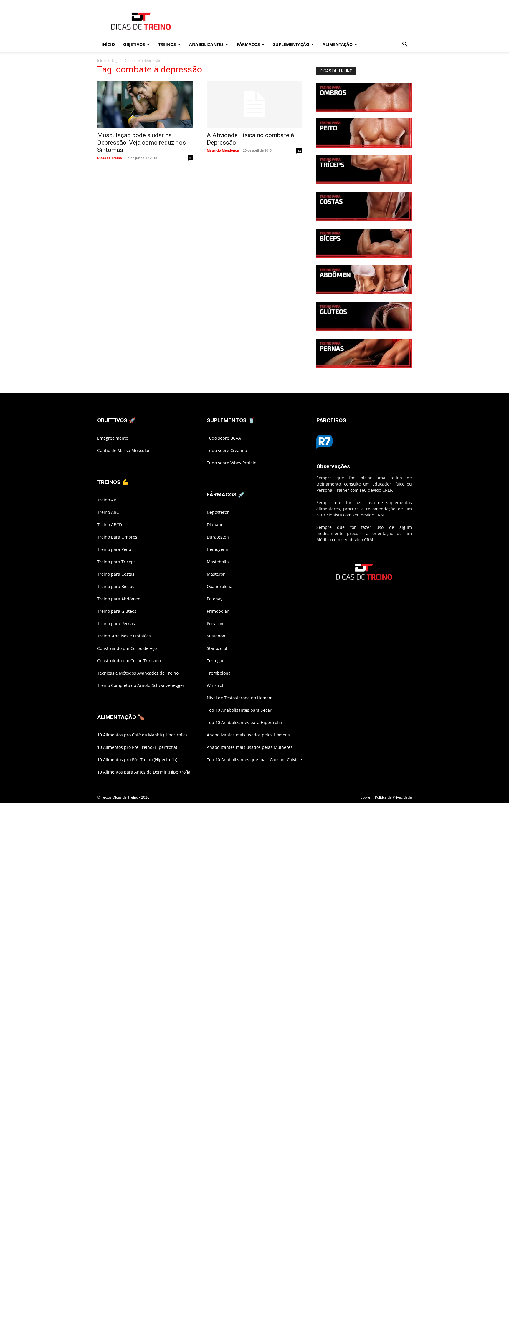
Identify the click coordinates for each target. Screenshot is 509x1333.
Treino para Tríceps (116, 561)
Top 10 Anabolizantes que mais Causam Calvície (254, 759)
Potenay (214, 599)
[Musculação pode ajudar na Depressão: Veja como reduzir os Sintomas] (145, 104)
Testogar (215, 660)
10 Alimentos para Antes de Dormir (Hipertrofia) (144, 772)
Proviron (215, 623)
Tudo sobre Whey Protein (232, 463)
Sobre (365, 797)
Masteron (216, 574)
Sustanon (216, 636)
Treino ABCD (109, 524)
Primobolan (218, 611)
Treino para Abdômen (119, 599)
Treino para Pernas (116, 623)
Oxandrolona (219, 586)
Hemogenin (218, 549)
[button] (405, 45)
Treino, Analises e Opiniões (124, 636)
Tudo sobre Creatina (227, 450)
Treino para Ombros (117, 537)
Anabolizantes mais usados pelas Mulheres (249, 747)
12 (299, 150)
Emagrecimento (112, 438)
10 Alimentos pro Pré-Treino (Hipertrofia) (137, 747)
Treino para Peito (114, 549)
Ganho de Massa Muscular (123, 450)
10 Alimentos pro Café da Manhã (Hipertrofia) (142, 735)
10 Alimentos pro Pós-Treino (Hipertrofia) (137, 759)
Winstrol (215, 685)
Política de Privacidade (393, 797)
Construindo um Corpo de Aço (127, 648)
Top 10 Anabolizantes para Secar (239, 710)
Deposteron (218, 512)
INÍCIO (108, 44)
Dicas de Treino (109, 157)
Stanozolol (217, 648)
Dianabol (215, 524)
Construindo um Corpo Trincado (129, 660)
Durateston (218, 537)
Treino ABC (108, 512)
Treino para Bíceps (115, 586)
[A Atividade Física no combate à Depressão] (254, 104)
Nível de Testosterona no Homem (239, 698)
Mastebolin (218, 561)
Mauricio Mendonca (223, 150)
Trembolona (219, 673)
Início (101, 60)
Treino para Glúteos (116, 611)
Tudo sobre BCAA (224, 438)
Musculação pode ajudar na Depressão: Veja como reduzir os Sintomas (141, 142)
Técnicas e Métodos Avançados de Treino (138, 673)
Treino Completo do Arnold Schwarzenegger (140, 685)
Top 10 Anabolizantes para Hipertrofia (244, 722)
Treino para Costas (115, 574)
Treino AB (106, 500)
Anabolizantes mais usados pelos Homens (248, 735)
